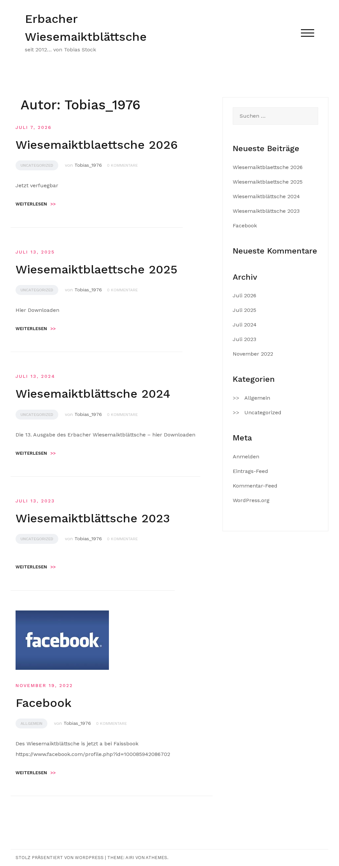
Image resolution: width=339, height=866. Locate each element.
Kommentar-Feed (255, 486)
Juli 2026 (244, 295)
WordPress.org (251, 500)
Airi (129, 857)
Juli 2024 (245, 324)
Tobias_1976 (88, 165)
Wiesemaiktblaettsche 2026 (97, 145)
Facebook (44, 703)
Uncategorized (37, 165)
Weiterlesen (36, 204)
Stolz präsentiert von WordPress (60, 857)
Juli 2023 (244, 339)
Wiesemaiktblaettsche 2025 (96, 269)
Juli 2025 (244, 310)
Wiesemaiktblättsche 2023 (93, 518)
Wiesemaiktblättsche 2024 (93, 394)
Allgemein (31, 723)
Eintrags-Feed (250, 471)
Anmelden (246, 456)
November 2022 (253, 354)
